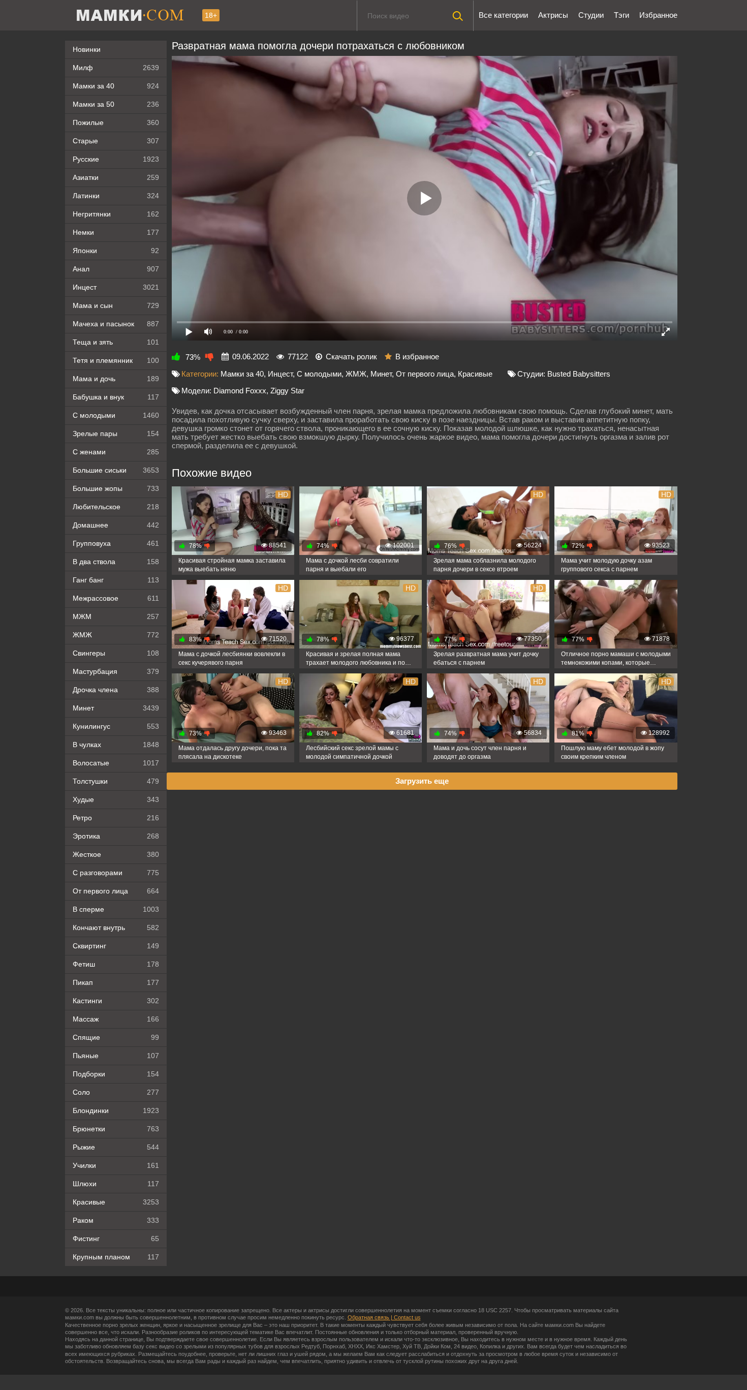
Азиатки (116, 177)
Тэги (621, 15)
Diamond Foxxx (239, 390)
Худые (116, 799)
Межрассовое (116, 598)
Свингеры (116, 653)
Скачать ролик (351, 356)
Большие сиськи (116, 470)
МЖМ (116, 616)
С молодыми (116, 415)
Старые (116, 141)
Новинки (87, 49)
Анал (116, 269)
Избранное (658, 15)
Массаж (116, 1019)
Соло (116, 1092)
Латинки (116, 196)
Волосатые (116, 763)
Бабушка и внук (116, 397)
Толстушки (116, 781)
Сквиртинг (116, 946)
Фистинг (116, 1238)
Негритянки (116, 214)
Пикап (116, 982)
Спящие (116, 1037)
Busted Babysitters (578, 373)
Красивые (116, 1202)
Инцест (280, 373)
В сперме (116, 909)
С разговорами (116, 873)
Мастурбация (116, 671)
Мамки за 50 (116, 104)
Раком (116, 1220)
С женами (116, 452)
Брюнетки (116, 1129)
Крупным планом (116, 1257)
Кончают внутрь (116, 927)
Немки (116, 232)
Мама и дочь (116, 379)
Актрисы (553, 15)
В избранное (417, 356)
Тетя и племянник (116, 360)
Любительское (116, 507)
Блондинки (116, 1110)
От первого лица (116, 891)
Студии (591, 15)
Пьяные (116, 1056)
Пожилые (116, 122)
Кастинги (116, 1001)
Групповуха (116, 543)
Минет (116, 708)
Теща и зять (116, 342)
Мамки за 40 (116, 86)
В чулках (116, 744)
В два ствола (116, 562)
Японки (116, 250)
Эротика (116, 836)
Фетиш (116, 964)
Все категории (503, 15)
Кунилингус (116, 726)
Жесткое (116, 854)
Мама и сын (116, 305)
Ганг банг (116, 580)
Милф (116, 68)
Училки (116, 1165)
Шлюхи (116, 1184)
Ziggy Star (287, 390)
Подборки (116, 1074)
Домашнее (116, 525)
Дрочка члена (116, 690)
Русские (116, 159)
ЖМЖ (116, 635)
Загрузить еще (422, 781)
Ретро (116, 818)
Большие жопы (116, 488)
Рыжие (116, 1147)
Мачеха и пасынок (116, 324)
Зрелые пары (116, 433)
